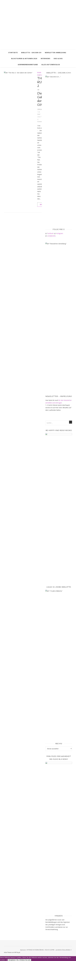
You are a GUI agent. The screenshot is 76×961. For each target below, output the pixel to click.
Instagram (60, 233)
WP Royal (17, 952)
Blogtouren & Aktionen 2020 (24, 58)
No (17, 960)
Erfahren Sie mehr (25, 960)
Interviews (45, 58)
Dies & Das (58, 58)
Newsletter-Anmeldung (55, 52)
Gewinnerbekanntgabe (28, 64)
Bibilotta (40, 109)
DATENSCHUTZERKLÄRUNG (35, 950)
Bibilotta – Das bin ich (31, 52)
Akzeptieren (11, 960)
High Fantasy (40, 74)
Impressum (23, 950)
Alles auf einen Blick (50, 64)
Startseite (13, 52)
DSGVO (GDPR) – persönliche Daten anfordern (57, 950)
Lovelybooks (51, 236)
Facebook (50, 233)
